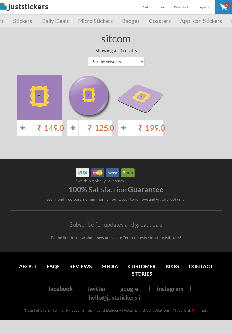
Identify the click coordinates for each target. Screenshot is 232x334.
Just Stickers (24, 7)
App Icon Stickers (201, 21)
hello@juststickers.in (116, 297)
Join (161, 7)
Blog (172, 266)
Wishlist (181, 7)
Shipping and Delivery (101, 310)
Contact (201, 266)
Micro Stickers (95, 21)
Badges (131, 21)
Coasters (160, 21)
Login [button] (202, 7)
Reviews (80, 266)
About (28, 266)
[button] (223, 7)
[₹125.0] (89, 116)
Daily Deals (55, 21)
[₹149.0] (39, 116)
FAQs (53, 266)
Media (110, 266)
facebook (60, 288)
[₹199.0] (140, 116)
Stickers (22, 21)
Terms (58, 310)
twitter (96, 288)
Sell (148, 6)
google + (131, 288)
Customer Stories (142, 270)
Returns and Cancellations (147, 310)
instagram (170, 288)
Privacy (73, 310)
